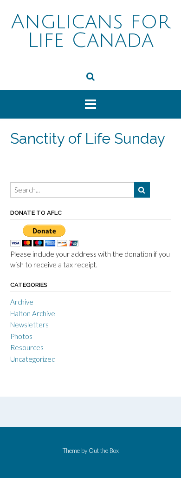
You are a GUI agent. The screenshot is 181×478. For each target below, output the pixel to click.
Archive (21, 302)
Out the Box (104, 450)
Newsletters (29, 324)
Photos (21, 336)
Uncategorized (33, 359)
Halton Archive (32, 313)
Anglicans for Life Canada (90, 31)
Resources (27, 347)
